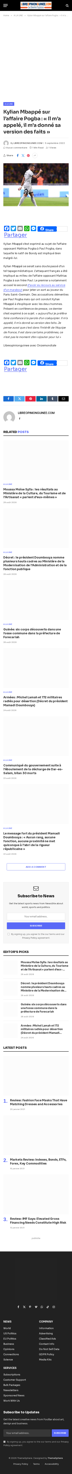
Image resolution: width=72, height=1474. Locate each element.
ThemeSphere (55, 1458)
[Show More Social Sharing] (35, 155)
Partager (15, 235)
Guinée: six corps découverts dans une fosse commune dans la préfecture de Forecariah (32, 633)
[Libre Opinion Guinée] (36, 5)
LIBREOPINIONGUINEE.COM (28, 143)
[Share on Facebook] (17, 155)
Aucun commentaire (16, 147)
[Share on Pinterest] (28, 155)
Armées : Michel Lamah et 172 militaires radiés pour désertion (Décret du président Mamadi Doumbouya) (35, 701)
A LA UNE (9, 104)
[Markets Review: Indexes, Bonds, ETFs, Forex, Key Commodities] (36, 1135)
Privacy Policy (29, 938)
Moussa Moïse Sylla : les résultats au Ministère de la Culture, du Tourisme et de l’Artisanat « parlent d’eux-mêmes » (34, 493)
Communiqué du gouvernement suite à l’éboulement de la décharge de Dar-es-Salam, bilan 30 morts (33, 769)
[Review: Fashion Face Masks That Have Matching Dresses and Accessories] (36, 1076)
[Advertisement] (36, 59)
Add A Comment (36, 866)
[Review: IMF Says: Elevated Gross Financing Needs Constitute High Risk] (36, 1194)
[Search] (67, 5)
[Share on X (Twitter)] (22, 155)
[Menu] (5, 5)
